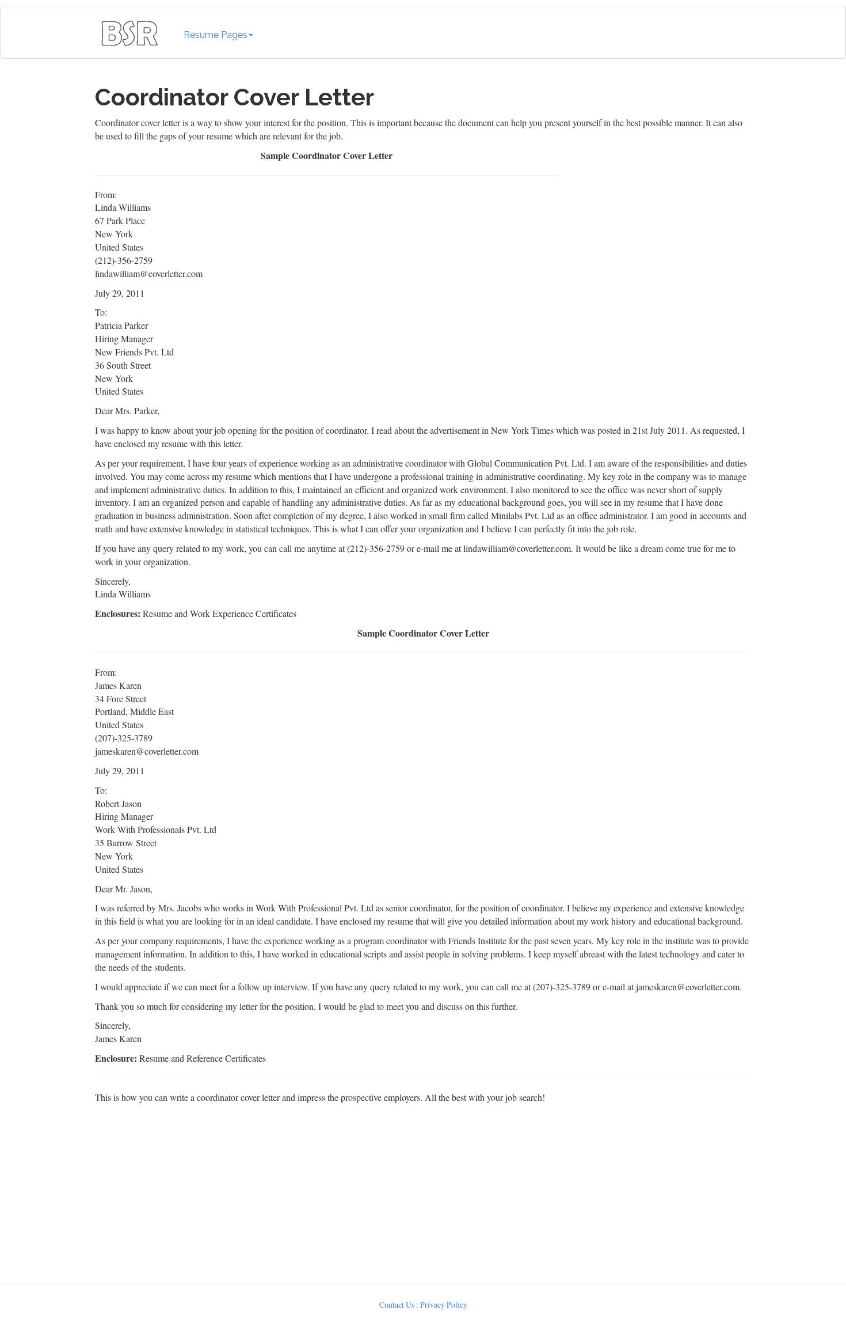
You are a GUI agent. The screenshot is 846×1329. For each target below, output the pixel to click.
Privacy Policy (443, 1304)
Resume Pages (215, 34)
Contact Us (396, 1304)
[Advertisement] (657, 221)
